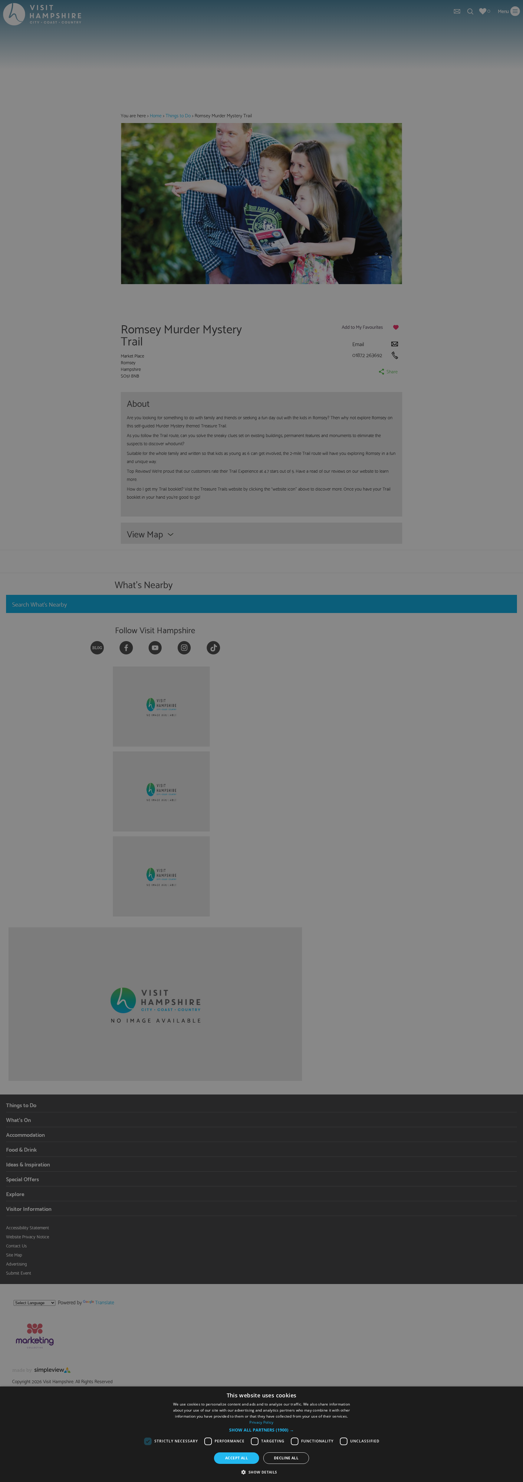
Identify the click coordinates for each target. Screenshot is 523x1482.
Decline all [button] (286, 1458)
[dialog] (261, 1434)
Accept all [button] (236, 1458)
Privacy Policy (261, 1422)
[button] (261, 1430)
